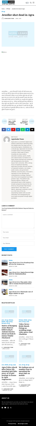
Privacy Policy (12, 423)
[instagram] (8, 407)
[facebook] (2, 407)
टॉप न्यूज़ (6, 320)
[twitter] (10, 407)
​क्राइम (27, 321)
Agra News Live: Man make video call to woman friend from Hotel (20, 282)
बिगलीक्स (10, 260)
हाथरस (20, 321)
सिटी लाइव (4, 323)
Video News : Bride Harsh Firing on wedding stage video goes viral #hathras (25, 329)
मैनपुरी (7, 321)
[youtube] (5, 407)
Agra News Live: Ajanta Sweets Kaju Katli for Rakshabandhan (21, 273)
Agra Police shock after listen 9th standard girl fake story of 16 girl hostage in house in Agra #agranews (9, 373)
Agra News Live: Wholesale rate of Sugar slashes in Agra (21, 292)
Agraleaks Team (9, 18)
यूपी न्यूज (10, 321)
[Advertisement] (18, 72)
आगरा (10, 270)
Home (3, 8)
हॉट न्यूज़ (8, 8)
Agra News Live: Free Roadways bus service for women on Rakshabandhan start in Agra (21, 264)
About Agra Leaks (23, 423)
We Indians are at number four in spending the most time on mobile (26, 371)
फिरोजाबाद (11, 320)
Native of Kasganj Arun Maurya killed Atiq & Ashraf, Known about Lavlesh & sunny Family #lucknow (9, 332)
